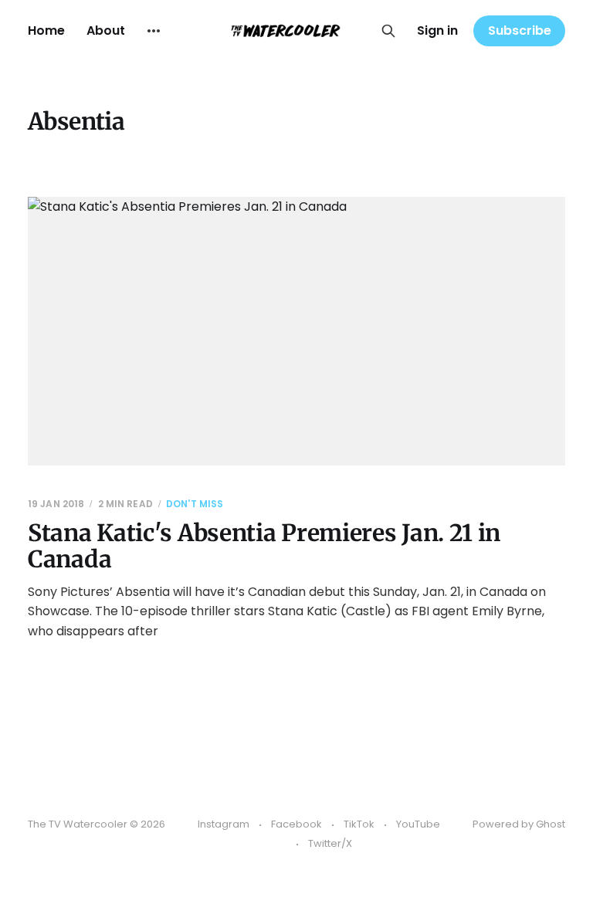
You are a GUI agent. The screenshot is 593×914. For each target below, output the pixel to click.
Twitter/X (330, 843)
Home (46, 30)
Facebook (296, 824)
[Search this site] (388, 30)
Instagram (223, 824)
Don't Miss (194, 503)
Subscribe (519, 30)
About (105, 30)
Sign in (437, 30)
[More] (153, 30)
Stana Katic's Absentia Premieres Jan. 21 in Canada (264, 546)
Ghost (550, 824)
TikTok (359, 824)
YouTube (418, 824)
